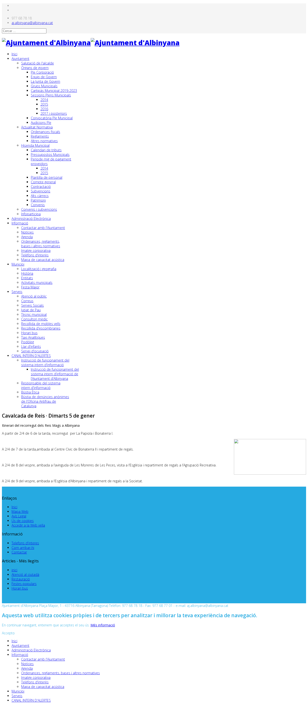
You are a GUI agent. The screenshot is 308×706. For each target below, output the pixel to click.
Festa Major (30, 287)
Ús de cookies (23, 520)
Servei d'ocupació (35, 351)
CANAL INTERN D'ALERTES (31, 355)
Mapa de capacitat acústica (42, 259)
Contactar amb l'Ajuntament (43, 227)
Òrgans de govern (35, 67)
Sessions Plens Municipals (51, 95)
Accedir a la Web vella (28, 525)
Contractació (41, 186)
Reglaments (40, 136)
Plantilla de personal (46, 177)
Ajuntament (20, 58)
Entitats (27, 278)
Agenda (27, 237)
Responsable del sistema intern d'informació (40, 385)
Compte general (43, 182)
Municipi (18, 264)
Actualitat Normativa (37, 127)
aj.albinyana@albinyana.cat (32, 22)
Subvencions (40, 191)
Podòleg (27, 342)
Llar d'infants (31, 346)
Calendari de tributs (46, 150)
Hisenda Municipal (35, 145)
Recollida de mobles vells (40, 323)
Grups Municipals (44, 86)
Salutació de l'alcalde (37, 63)
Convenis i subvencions (39, 209)
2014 (44, 99)
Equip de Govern (44, 77)
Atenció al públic (34, 296)
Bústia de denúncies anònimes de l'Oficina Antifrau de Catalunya (45, 401)
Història (27, 273)
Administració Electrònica (31, 218)
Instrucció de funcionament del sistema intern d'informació (45, 362)
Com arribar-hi (23, 547)
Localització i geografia (38, 269)
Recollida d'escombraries (40, 328)
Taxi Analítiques (33, 337)
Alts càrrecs (40, 195)
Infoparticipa (31, 214)
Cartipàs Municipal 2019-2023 (54, 90)
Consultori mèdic (34, 319)
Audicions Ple (41, 122)
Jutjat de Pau (31, 310)
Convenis (38, 205)
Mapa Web (20, 511)
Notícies (27, 232)
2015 (44, 104)
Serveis (17, 291)
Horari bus (29, 333)
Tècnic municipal (34, 314)
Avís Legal (19, 516)
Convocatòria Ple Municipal (52, 118)
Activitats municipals (36, 282)
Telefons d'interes (25, 543)
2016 (44, 109)
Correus (27, 301)
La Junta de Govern (45, 81)
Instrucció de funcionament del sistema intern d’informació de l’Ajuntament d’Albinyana (55, 374)
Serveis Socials (32, 305)
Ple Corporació (42, 72)
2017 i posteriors (53, 113)
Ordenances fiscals (45, 131)
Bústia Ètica (30, 392)
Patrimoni (38, 200)
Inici (14, 54)
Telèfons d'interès (35, 255)
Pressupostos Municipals (50, 154)
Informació (20, 223)
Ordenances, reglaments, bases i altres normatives (40, 243)
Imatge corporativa (36, 250)
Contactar (19, 552)
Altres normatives (44, 141)
